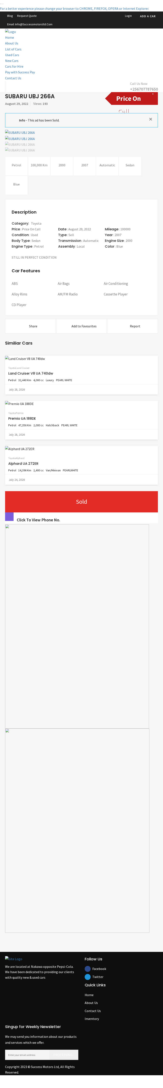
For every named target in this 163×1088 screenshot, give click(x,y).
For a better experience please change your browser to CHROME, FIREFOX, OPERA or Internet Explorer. (74, 8)
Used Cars (12, 55)
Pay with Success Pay (20, 72)
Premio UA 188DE (22, 418)
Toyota (36, 223)
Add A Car (148, 16)
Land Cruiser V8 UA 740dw (30, 373)
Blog (10, 16)
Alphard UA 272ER (23, 463)
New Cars (11, 60)
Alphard (20, 458)
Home (9, 37)
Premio (19, 413)
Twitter (95, 977)
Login (128, 16)
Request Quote (27, 16)
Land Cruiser (23, 367)
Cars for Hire (14, 66)
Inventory (92, 1019)
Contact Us (13, 78)
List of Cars (13, 49)
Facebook (95, 969)
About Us (11, 43)
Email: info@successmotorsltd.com (29, 24)
